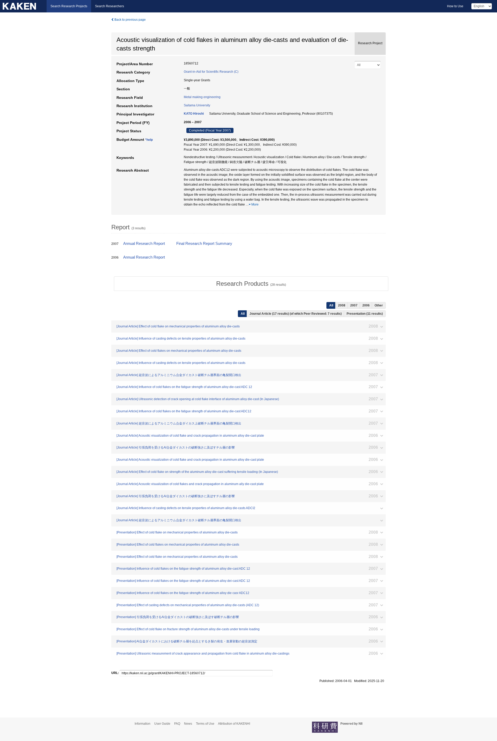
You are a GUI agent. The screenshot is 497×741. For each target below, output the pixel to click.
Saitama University (197, 105)
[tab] (251, 283)
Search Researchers (109, 6)
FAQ (177, 723)
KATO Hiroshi (194, 113)
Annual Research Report (144, 243)
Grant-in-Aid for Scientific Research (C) (211, 72)
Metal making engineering (202, 97)
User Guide (162, 723)
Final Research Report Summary (204, 243)
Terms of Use (205, 723)
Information (142, 723)
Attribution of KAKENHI (234, 723)
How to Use (455, 6)
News (188, 723)
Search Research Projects (68, 6)
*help (149, 140)
